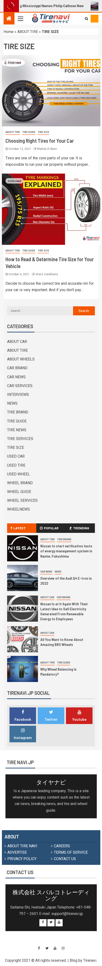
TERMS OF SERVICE (71, 852)
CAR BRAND (17, 368)
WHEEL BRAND (20, 483)
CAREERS (62, 846)
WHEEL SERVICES (22, 500)
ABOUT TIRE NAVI (22, 846)
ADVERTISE (17, 852)
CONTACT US (65, 859)
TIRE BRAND (17, 412)
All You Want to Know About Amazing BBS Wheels (61, 642)
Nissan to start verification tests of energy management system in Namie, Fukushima (66, 551)
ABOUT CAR (17, 341)
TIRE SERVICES (20, 438)
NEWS (12, 403)
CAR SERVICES (19, 386)
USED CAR (16, 456)
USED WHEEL (18, 474)
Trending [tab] (81, 528)
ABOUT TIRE (27, 31)
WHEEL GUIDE (19, 491)
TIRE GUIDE (28, 132)
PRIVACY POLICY (22, 859)
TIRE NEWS (16, 430)
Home (9, 31)
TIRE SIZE (43, 132)
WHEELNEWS (18, 509)
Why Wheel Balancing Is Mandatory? (58, 671)
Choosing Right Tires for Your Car (39, 140)
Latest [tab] (20, 528)
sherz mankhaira (47, 274)
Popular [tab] (51, 528)
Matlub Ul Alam (47, 149)
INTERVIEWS (18, 394)
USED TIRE (16, 465)
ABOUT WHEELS (21, 359)
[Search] (86, 18)
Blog (73, 960)
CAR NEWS (16, 377)
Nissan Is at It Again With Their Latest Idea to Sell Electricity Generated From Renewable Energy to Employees (64, 611)
